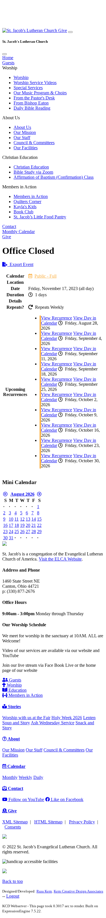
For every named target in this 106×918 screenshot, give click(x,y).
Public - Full (45, 276)
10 (11, 519)
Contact (9, 226)
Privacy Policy (82, 821)
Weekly (25, 777)
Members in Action (31, 196)
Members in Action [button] (19, 186)
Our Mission (25, 132)
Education (17, 690)
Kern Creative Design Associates (78, 891)
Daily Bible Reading (32, 108)
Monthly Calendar (18, 231)
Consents (13, 827)
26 (22, 531)
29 (39, 531)
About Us (22, 127)
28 (33, 531)
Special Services (28, 87)
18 (16, 525)
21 (33, 525)
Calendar (15, 766)
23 (5, 531)
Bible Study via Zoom (33, 172)
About (13, 738)
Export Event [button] (20, 264)
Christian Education (31, 167)
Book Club (23, 211)
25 (16, 531)
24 (11, 531)
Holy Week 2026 (66, 717)
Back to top (12, 881)
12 (22, 519)
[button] (30, 30)
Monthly (10, 777)
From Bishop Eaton (31, 103)
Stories (14, 706)
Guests (8, 62)
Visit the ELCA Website (60, 559)
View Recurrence (56, 318)
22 (39, 525)
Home (7, 57)
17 (11, 525)
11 (16, 519)
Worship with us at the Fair (26, 717)
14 (33, 519)
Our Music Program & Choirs (40, 92)
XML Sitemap (15, 821)
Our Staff (22, 137)
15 (39, 519)
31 (11, 537)
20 (28, 525)
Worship (21, 77)
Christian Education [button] (20, 157)
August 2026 (22, 494)
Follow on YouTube (25, 799)
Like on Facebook (66, 799)
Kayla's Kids (25, 206)
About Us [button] (11, 117)
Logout (12, 896)
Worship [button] (9, 67)
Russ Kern (44, 891)
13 (28, 519)
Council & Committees (34, 142)
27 (28, 531)
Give (62, 30)
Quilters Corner (27, 201)
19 (22, 525)
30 (5, 537)
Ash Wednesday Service (52, 722)
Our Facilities (26, 147)
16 (5, 525)
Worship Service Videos (35, 82)
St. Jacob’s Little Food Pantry (40, 216)
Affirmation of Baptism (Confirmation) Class (54, 177)
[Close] (4, 54)
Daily (38, 777)
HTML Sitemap (48, 821)
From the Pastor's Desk (34, 97)
